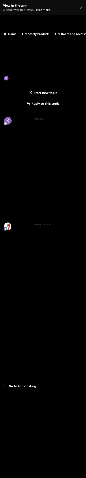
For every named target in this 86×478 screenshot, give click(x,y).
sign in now (13, 311)
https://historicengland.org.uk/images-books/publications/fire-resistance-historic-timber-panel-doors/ (43, 248)
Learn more (8, 8)
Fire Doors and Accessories (61, 78)
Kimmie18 (18, 78)
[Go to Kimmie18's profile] (6, 78)
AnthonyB (22, 224)
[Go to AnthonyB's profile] (8, 226)
